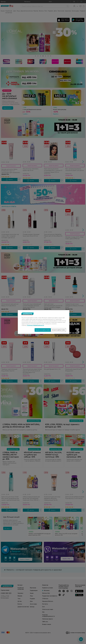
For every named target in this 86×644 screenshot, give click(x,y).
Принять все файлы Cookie (43, 330)
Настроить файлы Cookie (58, 330)
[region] (43, 322)
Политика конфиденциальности (35, 325)
